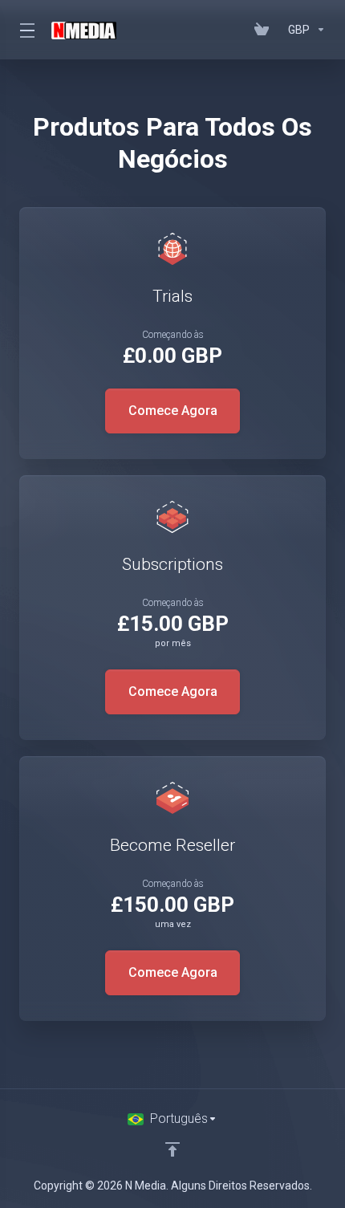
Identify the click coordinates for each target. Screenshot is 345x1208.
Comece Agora (172, 410)
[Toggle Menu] (26, 29)
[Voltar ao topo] (172, 1149)
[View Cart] (265, 29)
